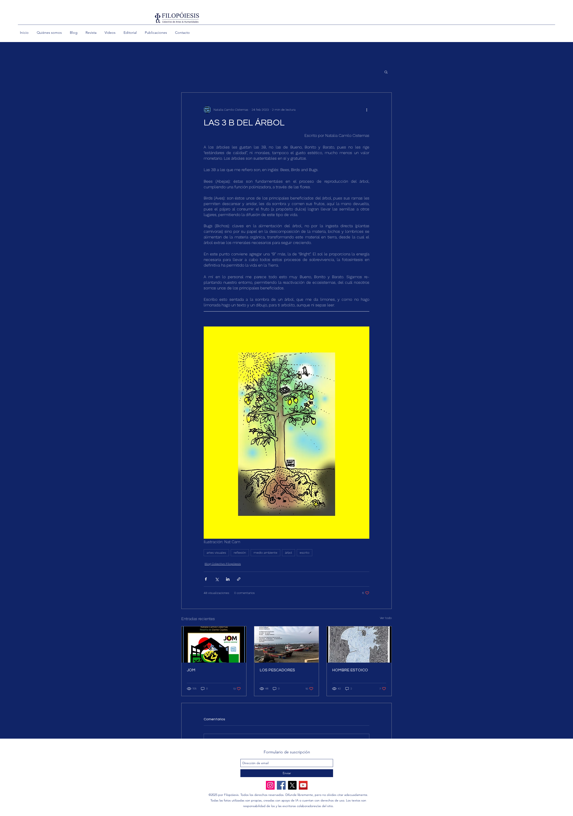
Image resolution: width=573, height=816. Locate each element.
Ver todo (386, 618)
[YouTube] (303, 785)
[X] (292, 785)
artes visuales (216, 552)
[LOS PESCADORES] (286, 644)
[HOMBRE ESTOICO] (359, 644)
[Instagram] (270, 785)
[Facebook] (281, 785)
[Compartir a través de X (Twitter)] (217, 579)
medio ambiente (265, 552)
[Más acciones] (366, 109)
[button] (386, 72)
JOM (191, 670)
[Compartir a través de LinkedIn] (228, 579)
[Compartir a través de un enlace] (239, 579)
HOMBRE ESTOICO (350, 670)
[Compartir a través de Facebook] (206, 579)
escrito (304, 552)
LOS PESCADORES (277, 670)
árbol (288, 552)
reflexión (240, 552)
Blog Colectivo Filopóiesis (223, 564)
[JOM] (214, 644)
